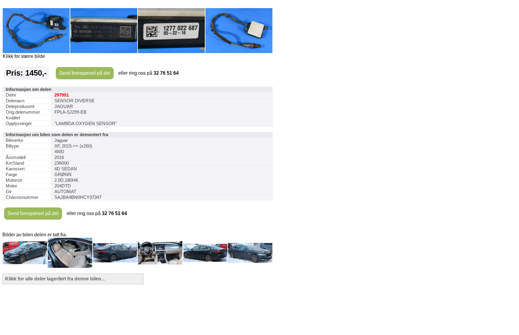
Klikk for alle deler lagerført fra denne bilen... (55, 278)
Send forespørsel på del (84, 73)
